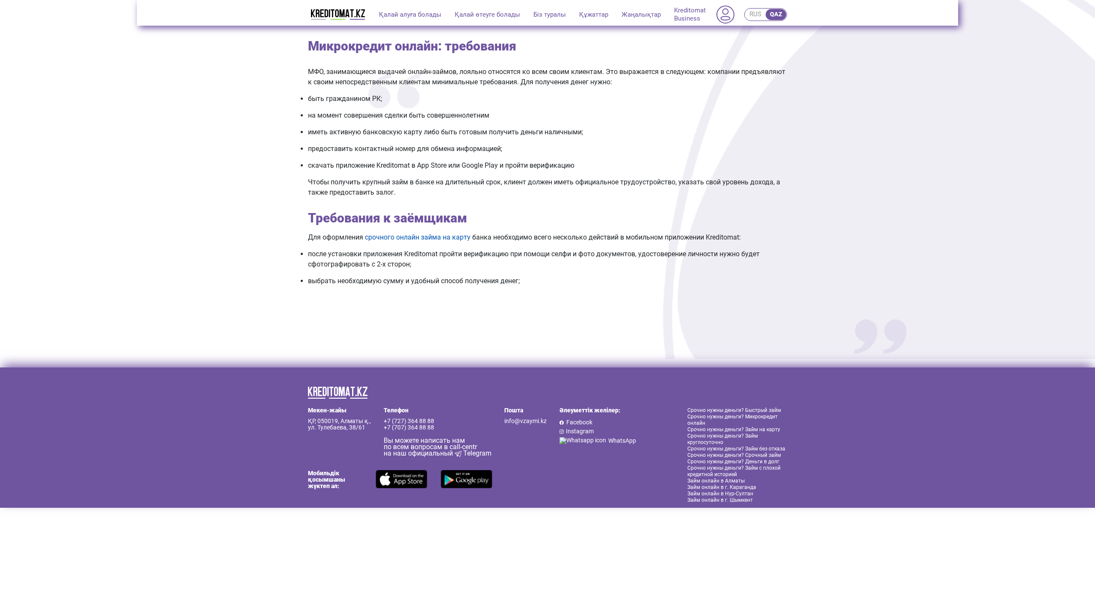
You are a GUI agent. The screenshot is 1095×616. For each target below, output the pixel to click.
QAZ (776, 14)
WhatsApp (622, 441)
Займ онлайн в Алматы (716, 481)
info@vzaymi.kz (525, 421)
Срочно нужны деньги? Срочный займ (734, 455)
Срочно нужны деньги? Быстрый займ (734, 410)
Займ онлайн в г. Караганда (721, 487)
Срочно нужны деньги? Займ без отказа (736, 449)
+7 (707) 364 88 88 (409, 427)
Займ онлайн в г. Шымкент (720, 500)
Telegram (476, 453)
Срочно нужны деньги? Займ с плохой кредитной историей (734, 471)
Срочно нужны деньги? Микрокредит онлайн (732, 420)
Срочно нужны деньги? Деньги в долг (733, 462)
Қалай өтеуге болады (487, 14)
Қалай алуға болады (410, 14)
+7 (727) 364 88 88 (409, 421)
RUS (755, 14)
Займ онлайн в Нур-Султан (720, 494)
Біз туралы (549, 14)
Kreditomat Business (690, 14)
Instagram (580, 431)
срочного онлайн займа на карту (418, 237)
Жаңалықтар (641, 14)
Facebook (579, 422)
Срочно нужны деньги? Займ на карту (733, 429)
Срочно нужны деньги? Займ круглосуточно (722, 439)
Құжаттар (593, 14)
